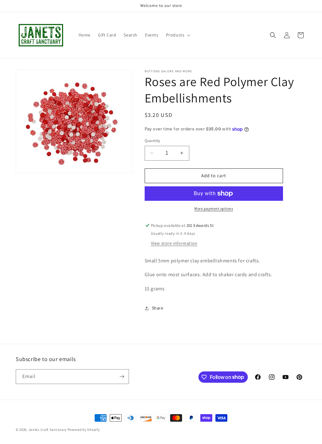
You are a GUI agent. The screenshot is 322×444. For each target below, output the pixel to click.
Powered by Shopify (84, 429)
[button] (177, 34)
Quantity (152, 140)
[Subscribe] (122, 376)
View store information (174, 243)
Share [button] (158, 308)
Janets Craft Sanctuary (48, 429)
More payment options (213, 208)
